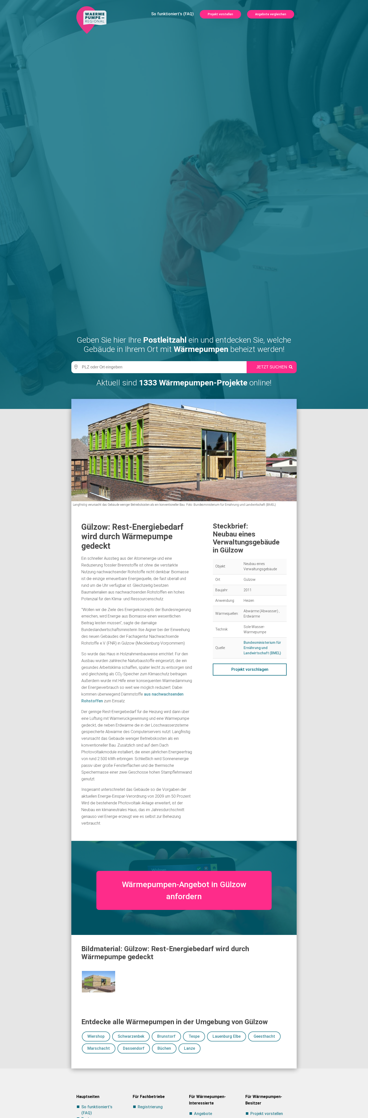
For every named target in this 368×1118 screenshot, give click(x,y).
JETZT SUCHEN (271, 367)
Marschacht (98, 1048)
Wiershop (96, 1036)
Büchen (164, 1048)
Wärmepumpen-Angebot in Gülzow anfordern (184, 890)
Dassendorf (133, 1048)
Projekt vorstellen (220, 14)
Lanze (189, 1048)
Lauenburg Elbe (227, 1036)
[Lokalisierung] (75, 367)
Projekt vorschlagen (249, 669)
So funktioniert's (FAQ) (172, 14)
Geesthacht (264, 1036)
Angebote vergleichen (270, 14)
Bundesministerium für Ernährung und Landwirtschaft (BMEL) (262, 648)
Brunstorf (166, 1036)
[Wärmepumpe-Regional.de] (91, 19)
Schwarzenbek (131, 1036)
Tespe (194, 1036)
